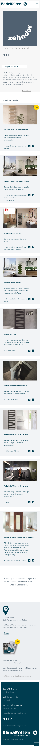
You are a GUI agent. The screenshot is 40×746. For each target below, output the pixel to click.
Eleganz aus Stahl (10, 334)
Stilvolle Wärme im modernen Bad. (16, 130)
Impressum (6, 739)
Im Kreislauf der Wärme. (12, 233)
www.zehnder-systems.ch (16, 48)
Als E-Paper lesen (8, 676)
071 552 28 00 (8, 700)
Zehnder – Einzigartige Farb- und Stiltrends (19, 537)
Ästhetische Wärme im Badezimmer (16, 435)
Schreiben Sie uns (8, 692)
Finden (6, 633)
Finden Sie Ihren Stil (9, 708)
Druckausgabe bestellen (23, 676)
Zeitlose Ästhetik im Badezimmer (15, 386)
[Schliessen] (20, 91)
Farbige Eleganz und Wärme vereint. (16, 181)
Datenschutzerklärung (17, 739)
